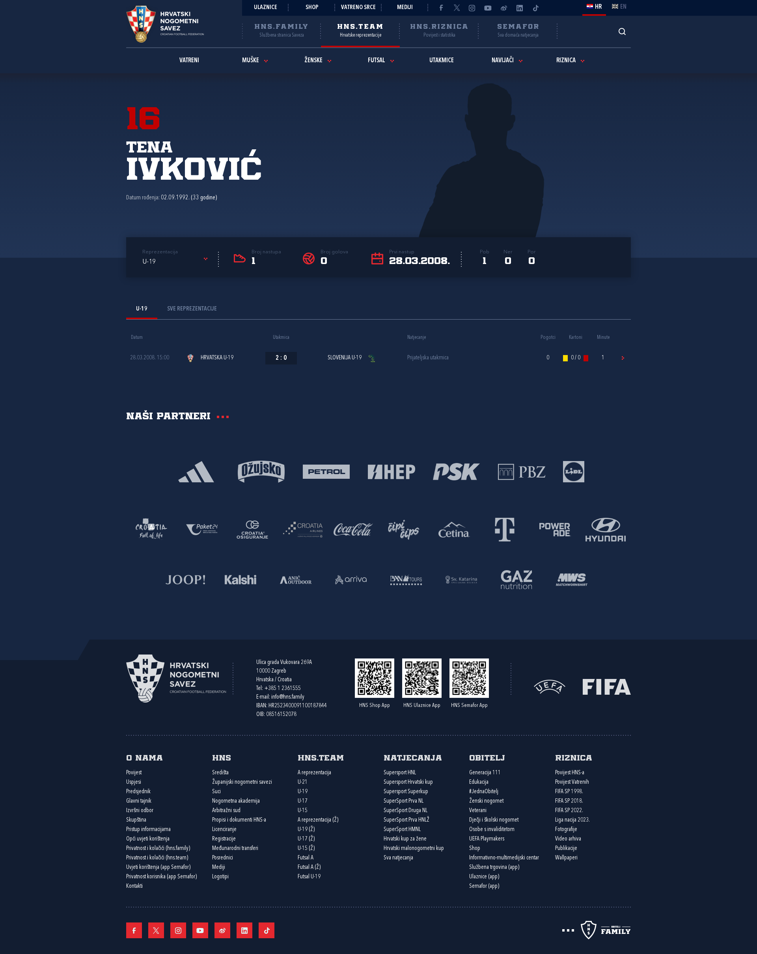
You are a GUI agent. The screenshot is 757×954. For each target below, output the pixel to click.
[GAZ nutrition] (516, 579)
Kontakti (134, 886)
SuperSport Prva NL (403, 801)
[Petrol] (326, 471)
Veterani (478, 811)
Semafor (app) (484, 886)
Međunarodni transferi (235, 849)
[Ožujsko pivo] (261, 471)
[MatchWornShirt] (571, 579)
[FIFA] (607, 685)
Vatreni (189, 61)
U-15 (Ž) (306, 849)
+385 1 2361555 (282, 689)
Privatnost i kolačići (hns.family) (158, 849)
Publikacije (566, 849)
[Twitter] (456, 8)
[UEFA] (549, 685)
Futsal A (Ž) (309, 867)
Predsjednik (138, 792)
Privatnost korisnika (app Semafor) (161, 877)
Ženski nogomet (486, 801)
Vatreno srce (358, 8)
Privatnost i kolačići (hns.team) (157, 858)
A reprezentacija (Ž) (318, 820)
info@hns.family (287, 697)
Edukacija (479, 782)
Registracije (224, 839)
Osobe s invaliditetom (492, 830)
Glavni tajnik (138, 801)
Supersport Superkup (406, 792)
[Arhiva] (622, 31)
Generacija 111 (485, 773)
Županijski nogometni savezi (242, 782)
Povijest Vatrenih (572, 782)
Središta (220, 773)
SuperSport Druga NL (405, 811)
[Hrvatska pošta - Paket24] (202, 529)
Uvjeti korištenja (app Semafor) (158, 867)
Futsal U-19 (309, 877)
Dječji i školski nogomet (493, 820)
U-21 (303, 782)
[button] (176, 262)
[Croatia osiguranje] (252, 529)
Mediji (405, 8)
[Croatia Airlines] (303, 529)
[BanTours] (406, 579)
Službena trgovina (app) (494, 867)
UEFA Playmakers (486, 839)
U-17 (303, 801)
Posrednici (222, 858)
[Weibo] (504, 8)
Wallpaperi (566, 858)
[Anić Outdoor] (295, 579)
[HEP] (391, 471)
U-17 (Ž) (306, 839)
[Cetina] (454, 529)
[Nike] (196, 471)
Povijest (134, 773)
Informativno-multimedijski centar (504, 858)
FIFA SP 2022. (569, 811)
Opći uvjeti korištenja (148, 839)
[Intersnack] (403, 529)
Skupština (136, 820)
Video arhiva (568, 839)
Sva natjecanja (398, 858)
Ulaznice (265, 8)
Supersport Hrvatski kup (408, 782)
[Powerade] (555, 529)
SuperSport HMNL (402, 830)
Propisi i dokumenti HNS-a (239, 820)
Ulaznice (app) (484, 877)
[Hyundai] (605, 529)
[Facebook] (441, 8)
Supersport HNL (400, 773)
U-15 (303, 811)
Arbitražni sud (226, 811)
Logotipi (220, 877)
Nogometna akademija (236, 801)
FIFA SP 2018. (569, 801)
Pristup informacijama (148, 830)
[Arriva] (350, 579)
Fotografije (566, 830)
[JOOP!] (185, 579)
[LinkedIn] (520, 8)
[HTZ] (151, 529)
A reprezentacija (314, 773)
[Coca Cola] (353, 529)
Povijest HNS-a (569, 773)
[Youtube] (488, 8)
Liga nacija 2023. (572, 820)
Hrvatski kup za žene (405, 839)
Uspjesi (133, 782)
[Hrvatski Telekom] (504, 529)
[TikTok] (535, 8)
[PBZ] (521, 471)
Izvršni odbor (139, 811)
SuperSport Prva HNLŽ (406, 820)
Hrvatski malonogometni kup (414, 849)
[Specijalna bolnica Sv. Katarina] (461, 579)
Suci (216, 792)
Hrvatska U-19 (217, 358)
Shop (312, 8)
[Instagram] (472, 8)
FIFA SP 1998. (569, 792)
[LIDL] (573, 471)
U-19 (303, 792)
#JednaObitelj (483, 792)
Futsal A (305, 858)
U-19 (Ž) (306, 830)
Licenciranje (224, 830)
